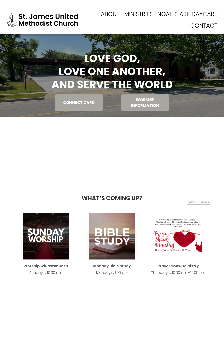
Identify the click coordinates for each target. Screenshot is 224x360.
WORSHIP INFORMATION (145, 102)
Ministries (138, 14)
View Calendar (198, 202)
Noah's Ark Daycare (187, 14)
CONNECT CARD (79, 102)
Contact (203, 26)
